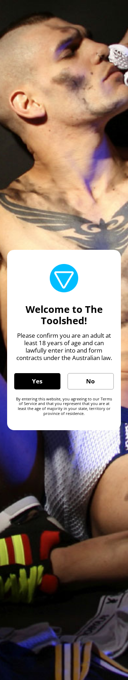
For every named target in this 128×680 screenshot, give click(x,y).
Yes (37, 381)
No (90, 381)
